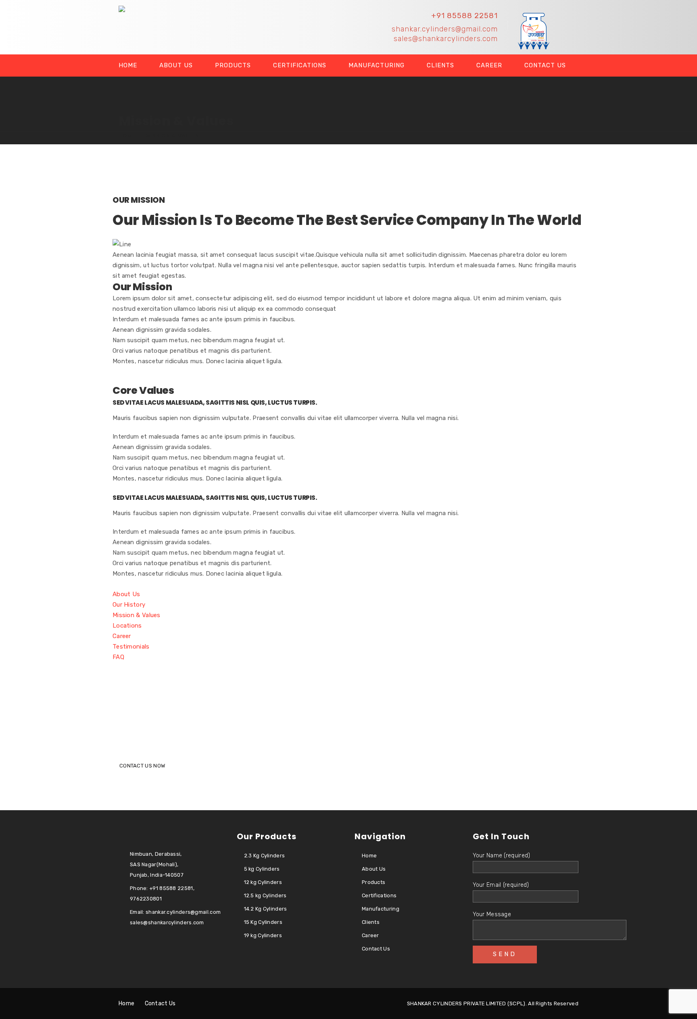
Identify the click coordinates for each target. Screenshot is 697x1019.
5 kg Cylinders (262, 869)
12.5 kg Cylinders (265, 895)
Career (489, 65)
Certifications (299, 65)
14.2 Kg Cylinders (265, 909)
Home (128, 65)
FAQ (118, 657)
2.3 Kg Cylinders (264, 856)
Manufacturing (376, 65)
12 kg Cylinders (263, 882)
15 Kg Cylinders (263, 922)
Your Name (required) (501, 855)
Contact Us (545, 65)
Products (233, 65)
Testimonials (131, 646)
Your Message (492, 914)
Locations (127, 625)
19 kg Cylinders (263, 935)
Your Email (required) (501, 885)
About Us (176, 65)
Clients (440, 65)
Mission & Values (137, 615)
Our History (129, 604)
